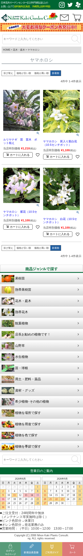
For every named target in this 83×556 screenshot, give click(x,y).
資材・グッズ (24, 390)
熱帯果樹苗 (23, 289)
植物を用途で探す (28, 424)
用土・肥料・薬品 (28, 379)
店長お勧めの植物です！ (33, 334)
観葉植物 (21, 323)
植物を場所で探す (28, 412)
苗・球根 (21, 368)
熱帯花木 (21, 312)
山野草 (20, 345)
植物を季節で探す (28, 446)
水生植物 (21, 356)
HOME (6, 49)
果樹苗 (20, 278)
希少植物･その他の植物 (32, 401)
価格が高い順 (41, 73)
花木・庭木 (19, 49)
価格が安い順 (24, 73)
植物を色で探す (26, 435)
